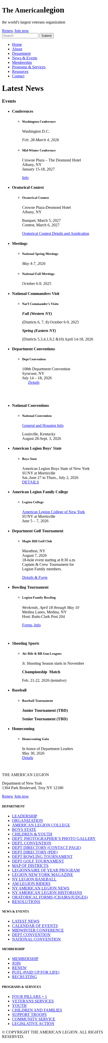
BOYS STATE (24, 829)
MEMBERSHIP (25, 959)
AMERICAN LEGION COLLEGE (41, 825)
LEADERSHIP (24, 816)
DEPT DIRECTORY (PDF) (35, 852)
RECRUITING (24, 977)
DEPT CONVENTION (31, 935)
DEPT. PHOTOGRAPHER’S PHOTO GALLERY (54, 838)
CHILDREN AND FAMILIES (37, 1010)
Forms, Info (31, 625)
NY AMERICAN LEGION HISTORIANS (47, 893)
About (17, 49)
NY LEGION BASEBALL (34, 879)
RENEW (19, 968)
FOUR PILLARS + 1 (29, 996)
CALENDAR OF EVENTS (35, 926)
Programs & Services (28, 67)
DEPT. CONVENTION (31, 843)
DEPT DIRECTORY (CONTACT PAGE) (46, 847)
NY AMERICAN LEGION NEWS (40, 888)
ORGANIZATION (27, 820)
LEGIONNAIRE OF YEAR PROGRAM (46, 870)
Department (21, 53)
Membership (22, 62)
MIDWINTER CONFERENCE (38, 930)
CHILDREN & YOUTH (32, 834)
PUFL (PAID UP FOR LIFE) (35, 972)
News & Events (24, 58)
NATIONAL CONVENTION (36, 939)
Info (25, 178)
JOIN (16, 963)
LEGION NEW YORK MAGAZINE (42, 875)
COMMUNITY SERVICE (33, 1019)
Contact (18, 76)
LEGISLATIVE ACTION (33, 1023)
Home (17, 44)
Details (33, 382)
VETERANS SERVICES (33, 1001)
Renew (7, 31)
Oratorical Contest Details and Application (55, 233)
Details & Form (34, 577)
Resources (20, 71)
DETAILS (30, 482)
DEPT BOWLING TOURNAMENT (42, 856)
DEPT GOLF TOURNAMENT (38, 861)
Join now (21, 31)
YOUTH (19, 1005)
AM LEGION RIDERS (31, 884)
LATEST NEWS (25, 921)
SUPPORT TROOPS (29, 1014)
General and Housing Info (43, 425)
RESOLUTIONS (26, 902)
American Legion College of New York (53, 512)
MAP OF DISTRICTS (30, 865)
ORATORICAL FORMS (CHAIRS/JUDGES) (50, 897)
